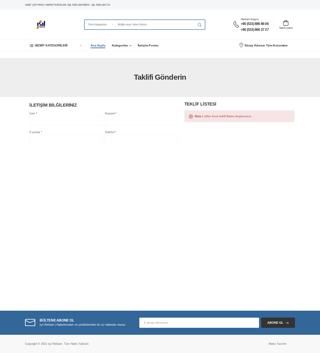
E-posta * (35, 132)
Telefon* (110, 132)
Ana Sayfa (98, 45)
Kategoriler (120, 45)
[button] (55, 45)
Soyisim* (110, 113)
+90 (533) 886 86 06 (255, 24)
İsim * (33, 113)
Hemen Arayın (250, 19)
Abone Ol (275, 322)
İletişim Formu (148, 45)
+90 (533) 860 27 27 (255, 29)
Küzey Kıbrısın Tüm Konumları (266, 45)
